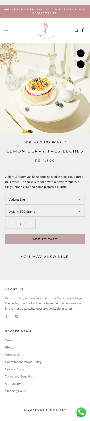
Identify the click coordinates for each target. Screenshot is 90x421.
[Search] (76, 30)
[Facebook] (6, 316)
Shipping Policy (15, 391)
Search (9, 340)
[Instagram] (16, 316)
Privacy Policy (14, 369)
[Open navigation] (6, 30)
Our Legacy (13, 384)
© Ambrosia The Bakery (45, 410)
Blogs (9, 347)
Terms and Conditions (20, 376)
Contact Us (12, 355)
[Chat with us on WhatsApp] (81, 408)
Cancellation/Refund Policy (23, 362)
